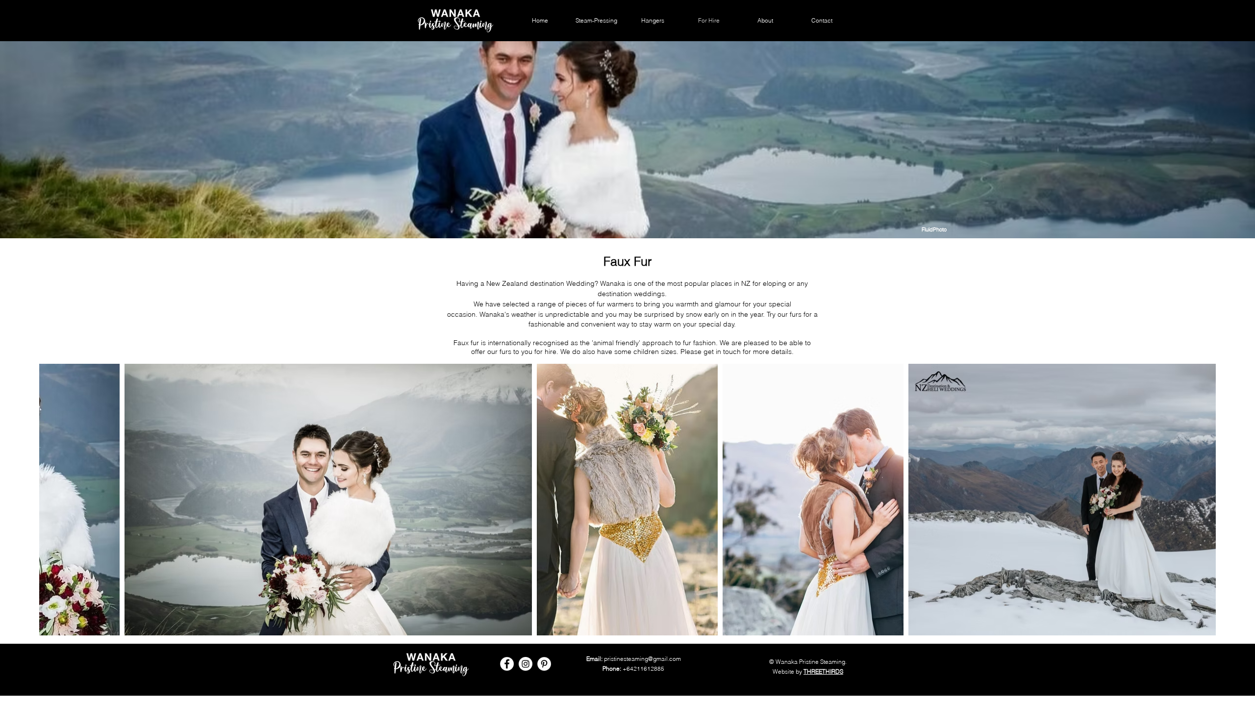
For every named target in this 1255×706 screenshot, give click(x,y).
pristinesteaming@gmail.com (642, 658)
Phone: (611, 668)
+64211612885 (643, 668)
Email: (594, 658)
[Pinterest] (544, 664)
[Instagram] (525, 664)
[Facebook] (507, 664)
